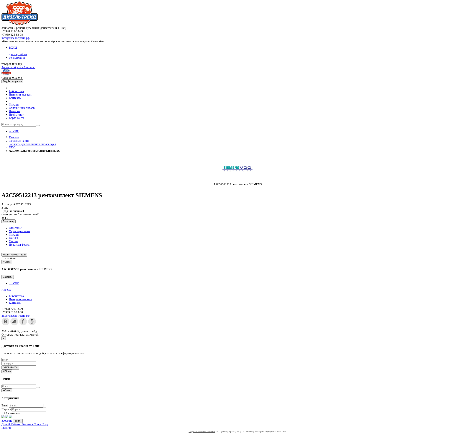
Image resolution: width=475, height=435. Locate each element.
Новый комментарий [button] (14, 254)
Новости (14, 111)
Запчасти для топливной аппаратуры (32, 144)
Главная (14, 137)
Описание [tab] (15, 227)
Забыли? (6, 420)
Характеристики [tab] (19, 231)
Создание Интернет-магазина (202, 431)
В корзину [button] (8, 221)
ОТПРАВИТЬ (10, 367)
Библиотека (16, 91)
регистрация (17, 57)
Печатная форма (19, 244)
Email (4, 405)
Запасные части (19, 140)
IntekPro (6, 427)
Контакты (15, 97)
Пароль (6, 409)
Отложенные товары (22, 107)
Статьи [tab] (13, 241)
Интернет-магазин (20, 94)
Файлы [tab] (13, 237)
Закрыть (7, 276)
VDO (14, 131)
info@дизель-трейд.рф (15, 38)
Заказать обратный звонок (18, 67)
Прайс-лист (16, 114)
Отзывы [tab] (14, 234)
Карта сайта (16, 117)
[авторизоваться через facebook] (2, 417)
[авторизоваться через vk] (10, 417)
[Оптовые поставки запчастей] (19, 24)
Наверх (6, 289)
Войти (17, 420)
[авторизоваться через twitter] (6, 417)
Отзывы (14, 104)
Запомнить (12, 413)
